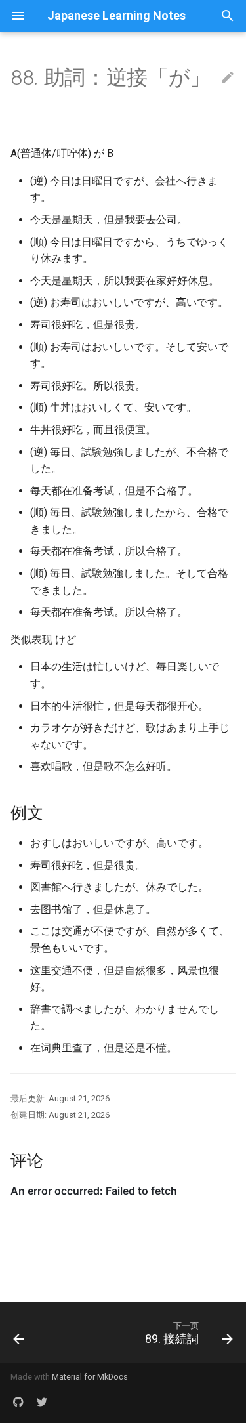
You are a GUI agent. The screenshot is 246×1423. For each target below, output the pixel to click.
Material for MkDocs (90, 1377)
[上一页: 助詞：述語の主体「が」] (19, 1332)
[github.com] (18, 1401)
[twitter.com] (41, 1401)
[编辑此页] (228, 78)
